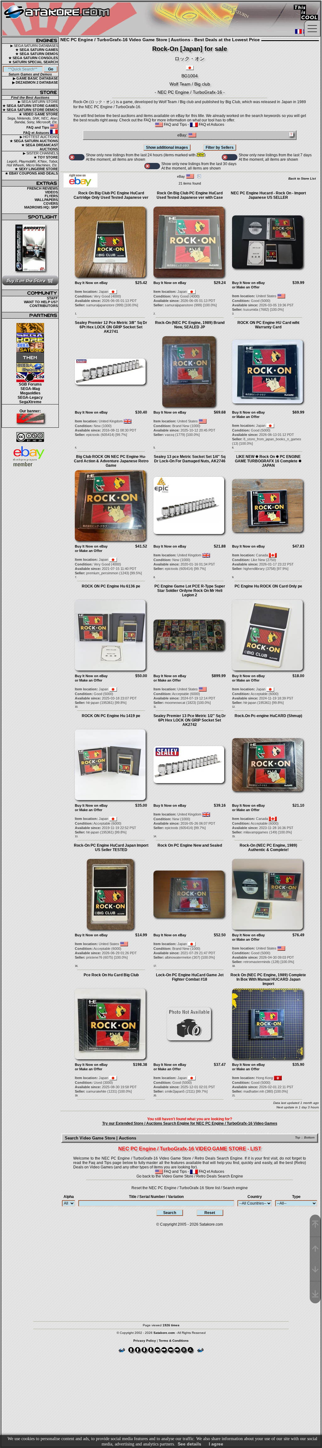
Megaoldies (30, 393)
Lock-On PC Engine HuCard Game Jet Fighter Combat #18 (190, 977)
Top (297, 1137)
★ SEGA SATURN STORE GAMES (30, 106)
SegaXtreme (30, 402)
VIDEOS (51, 192)
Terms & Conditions (174, 1340)
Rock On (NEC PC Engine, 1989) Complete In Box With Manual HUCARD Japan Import (268, 979)
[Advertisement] (161, 1271)
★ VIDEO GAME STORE (38, 114)
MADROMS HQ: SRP (41, 207)
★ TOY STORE (46, 157)
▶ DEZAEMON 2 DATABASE (35, 82)
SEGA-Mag (30, 389)
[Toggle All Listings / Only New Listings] (77, 157)
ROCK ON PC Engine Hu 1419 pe (111, 716)
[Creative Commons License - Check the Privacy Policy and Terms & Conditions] (30, 437)
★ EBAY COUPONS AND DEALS (31, 173)
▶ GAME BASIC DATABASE (35, 78)
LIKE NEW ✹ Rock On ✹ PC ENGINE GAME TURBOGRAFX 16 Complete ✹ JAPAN (268, 461)
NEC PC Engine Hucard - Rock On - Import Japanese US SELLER (268, 195)
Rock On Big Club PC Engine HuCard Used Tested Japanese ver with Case (190, 195)
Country (254, 1197)
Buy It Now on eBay (91, 283)
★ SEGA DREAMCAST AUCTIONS (39, 147)
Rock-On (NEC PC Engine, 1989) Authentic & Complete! (268, 847)
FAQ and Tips (38, 127)
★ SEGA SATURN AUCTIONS (34, 141)
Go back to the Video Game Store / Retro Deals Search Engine (189, 1176)
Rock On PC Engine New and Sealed (190, 845)
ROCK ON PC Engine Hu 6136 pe (111, 586)
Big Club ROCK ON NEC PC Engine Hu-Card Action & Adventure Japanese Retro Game (111, 461)
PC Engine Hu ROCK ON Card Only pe (268, 586)
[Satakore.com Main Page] (71, 19)
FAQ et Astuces (36, 133)
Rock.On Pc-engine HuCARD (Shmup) (268, 716)
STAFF (52, 298)
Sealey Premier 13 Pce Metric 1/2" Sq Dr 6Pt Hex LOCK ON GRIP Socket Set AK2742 (189, 720)
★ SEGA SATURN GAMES (36, 50)
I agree (216, 1443)
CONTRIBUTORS (44, 306)
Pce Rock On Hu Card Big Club (111, 975)
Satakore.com (211, 1224)
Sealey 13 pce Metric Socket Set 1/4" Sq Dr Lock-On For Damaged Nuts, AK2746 (189, 458)
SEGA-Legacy (30, 397)
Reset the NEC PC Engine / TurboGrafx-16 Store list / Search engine (189, 1188)
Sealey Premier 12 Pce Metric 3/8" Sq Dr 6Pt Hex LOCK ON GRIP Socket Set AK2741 (111, 327)
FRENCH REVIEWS (42, 188)
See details (189, 1443)
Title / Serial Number (156, 1197)
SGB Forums (30, 384)
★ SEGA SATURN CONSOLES (33, 58)
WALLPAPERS (46, 200)
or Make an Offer (245, 287)
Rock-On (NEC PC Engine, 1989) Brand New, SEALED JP (190, 324)
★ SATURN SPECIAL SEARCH (33, 62)
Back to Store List (302, 178)
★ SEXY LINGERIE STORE (36, 169)
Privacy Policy (144, 1340)
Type (296, 1197)
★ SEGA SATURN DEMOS (36, 54)
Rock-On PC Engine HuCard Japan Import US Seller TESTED (111, 847)
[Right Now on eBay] (80, 186)
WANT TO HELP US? (41, 302)
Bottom (309, 1137)
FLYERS (51, 196)
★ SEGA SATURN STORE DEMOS (30, 110)
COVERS (50, 203)
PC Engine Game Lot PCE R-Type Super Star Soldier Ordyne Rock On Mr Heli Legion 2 (189, 590)
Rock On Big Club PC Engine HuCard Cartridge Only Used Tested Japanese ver (111, 195)
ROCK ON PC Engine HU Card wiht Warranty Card (268, 324)
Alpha (69, 1197)
